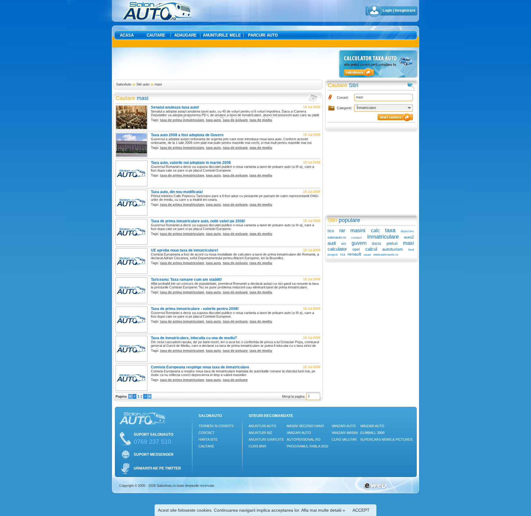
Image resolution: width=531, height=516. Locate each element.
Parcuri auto (263, 35)
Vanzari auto (299, 433)
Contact (207, 433)
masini (357, 230)
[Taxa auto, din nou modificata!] (132, 214)
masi (158, 84)
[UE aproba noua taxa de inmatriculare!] (132, 273)
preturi (392, 243)
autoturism (392, 249)
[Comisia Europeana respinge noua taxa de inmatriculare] (132, 389)
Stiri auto (142, 84)
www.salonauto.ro (385, 254)
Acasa (127, 35)
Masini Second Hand (305, 426)
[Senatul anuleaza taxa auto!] (132, 128)
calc (375, 230)
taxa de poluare (235, 120)
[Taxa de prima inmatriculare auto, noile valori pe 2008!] (132, 243)
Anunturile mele (222, 35)
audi (332, 243)
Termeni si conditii (216, 426)
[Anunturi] (130, 397)
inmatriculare (383, 237)
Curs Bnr (257, 446)
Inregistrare (405, 10)
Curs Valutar (344, 439)
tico (331, 230)
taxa (390, 230)
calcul (371, 249)
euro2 (409, 237)
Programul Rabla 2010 (307, 446)
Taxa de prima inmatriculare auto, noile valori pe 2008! (198, 221)
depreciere (407, 231)
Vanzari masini (345, 433)
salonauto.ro (337, 237)
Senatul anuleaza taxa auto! (175, 107)
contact (356, 237)
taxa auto (213, 120)
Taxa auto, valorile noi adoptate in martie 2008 (191, 163)
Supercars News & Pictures (386, 439)
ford (411, 249)
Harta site (208, 439)
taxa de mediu (261, 120)
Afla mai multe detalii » (323, 510)
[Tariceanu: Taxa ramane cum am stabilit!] (132, 302)
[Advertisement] (225, 63)
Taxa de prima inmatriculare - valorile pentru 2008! (195, 309)
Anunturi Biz (260, 433)
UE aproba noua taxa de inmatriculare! (184, 250)
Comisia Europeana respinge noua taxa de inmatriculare (200, 367)
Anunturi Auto (262, 426)
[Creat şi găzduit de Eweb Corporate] (375, 489)
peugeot (333, 254)
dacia (376, 243)
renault (354, 254)
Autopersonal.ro (304, 439)
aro (343, 243)
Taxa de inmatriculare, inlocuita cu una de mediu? (194, 338)
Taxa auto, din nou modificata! (177, 192)
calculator (337, 249)
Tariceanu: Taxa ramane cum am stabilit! (186, 279)
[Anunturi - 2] (145, 397)
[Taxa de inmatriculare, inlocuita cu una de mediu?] (132, 360)
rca (342, 254)
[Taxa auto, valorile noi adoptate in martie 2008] (132, 185)
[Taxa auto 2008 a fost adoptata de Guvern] (132, 156)
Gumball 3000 (372, 433)
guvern (359, 243)
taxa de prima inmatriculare (182, 120)
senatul (367, 254)
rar (342, 230)
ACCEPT (361, 510)
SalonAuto (123, 84)
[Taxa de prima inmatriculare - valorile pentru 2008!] (132, 331)
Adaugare (185, 35)
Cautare (156, 35)
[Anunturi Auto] (157, 19)
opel (356, 249)
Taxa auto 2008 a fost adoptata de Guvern (187, 135)
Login (387, 10)
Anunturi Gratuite (266, 439)
